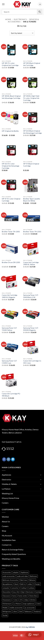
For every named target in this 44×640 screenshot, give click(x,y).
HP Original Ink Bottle (10, 131)
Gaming (38, 592)
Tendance (37, 611)
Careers (5, 503)
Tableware (28, 611)
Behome (32, 580)
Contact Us (6, 545)
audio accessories (9, 576)
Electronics (20, 19)
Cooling (23, 588)
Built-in (22, 584)
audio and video (22, 576)
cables (30, 584)
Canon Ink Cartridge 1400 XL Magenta (9, 296)
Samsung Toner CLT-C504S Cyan (9, 362)
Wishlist (5, 517)
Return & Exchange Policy (12, 549)
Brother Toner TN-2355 (32, 232)
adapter (16, 572)
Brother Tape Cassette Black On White (31, 200)
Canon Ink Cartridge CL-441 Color (32, 362)
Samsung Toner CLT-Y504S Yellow (9, 329)
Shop (4, 531)
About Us (6, 521)
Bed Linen (23, 580)
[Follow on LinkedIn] (13, 459)
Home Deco (33, 596)
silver (15, 611)
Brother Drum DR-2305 (11, 262)
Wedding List (7, 493)
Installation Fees (9, 540)
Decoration (6, 592)
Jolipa (26, 600)
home (14, 596)
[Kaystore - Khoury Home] (22, 4)
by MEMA (30, 627)
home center (22, 596)
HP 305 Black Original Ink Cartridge (31, 64)
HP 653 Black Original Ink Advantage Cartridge (32, 132)
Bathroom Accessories (10, 580)
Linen (38, 604)
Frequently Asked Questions (14, 554)
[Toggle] (40, 474)
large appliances (28, 604)
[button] (3, 4)
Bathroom (33, 576)
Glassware (6, 596)
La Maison (6, 489)
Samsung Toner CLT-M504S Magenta (30, 329)
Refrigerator (7, 611)
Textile (5, 615)
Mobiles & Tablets (9, 484)
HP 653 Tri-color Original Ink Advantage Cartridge (10, 166)
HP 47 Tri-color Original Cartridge (11, 200)
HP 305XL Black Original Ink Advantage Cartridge (11, 97)
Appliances (6, 475)
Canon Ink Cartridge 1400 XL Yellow (31, 263)
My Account (7, 535)
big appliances (7, 584)
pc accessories (30, 608)
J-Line (15, 600)
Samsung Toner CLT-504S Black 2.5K (30, 296)
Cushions (31, 588)
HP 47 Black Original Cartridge (31, 165)
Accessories (7, 572)
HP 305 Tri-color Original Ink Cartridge (10, 64)
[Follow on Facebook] (4, 459)
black (16, 584)
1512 (10, 449)
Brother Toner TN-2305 (11, 232)
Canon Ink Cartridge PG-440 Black (11, 395)
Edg (22, 592)
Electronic (29, 592)
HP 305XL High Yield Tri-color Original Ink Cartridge (31, 98)
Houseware (7, 600)
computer (6, 588)
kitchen (32, 600)
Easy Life (16, 592)
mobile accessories (16, 608)
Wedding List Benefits (11, 559)
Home (8, 19)
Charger (37, 584)
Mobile (5, 608)
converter (14, 588)
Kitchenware (7, 604)
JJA (20, 600)
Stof (20, 611)
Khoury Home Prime (10, 498)
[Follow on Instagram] (8, 459)
